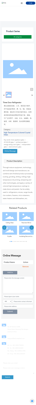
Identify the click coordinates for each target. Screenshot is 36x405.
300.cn (25, 386)
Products (14, 14)
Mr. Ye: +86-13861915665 (15, 348)
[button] (9, 241)
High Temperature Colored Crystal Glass (14, 16)
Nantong (30, 386)
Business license (9, 393)
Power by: (19, 386)
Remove (25, 266)
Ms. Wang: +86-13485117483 (16, 351)
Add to (10, 272)
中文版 (30, 3)
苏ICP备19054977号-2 (10, 391)
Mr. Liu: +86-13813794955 (15, 345)
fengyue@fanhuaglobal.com (16, 338)
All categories (18, 37)
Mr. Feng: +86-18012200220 (16, 353)
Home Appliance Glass (24, 14)
